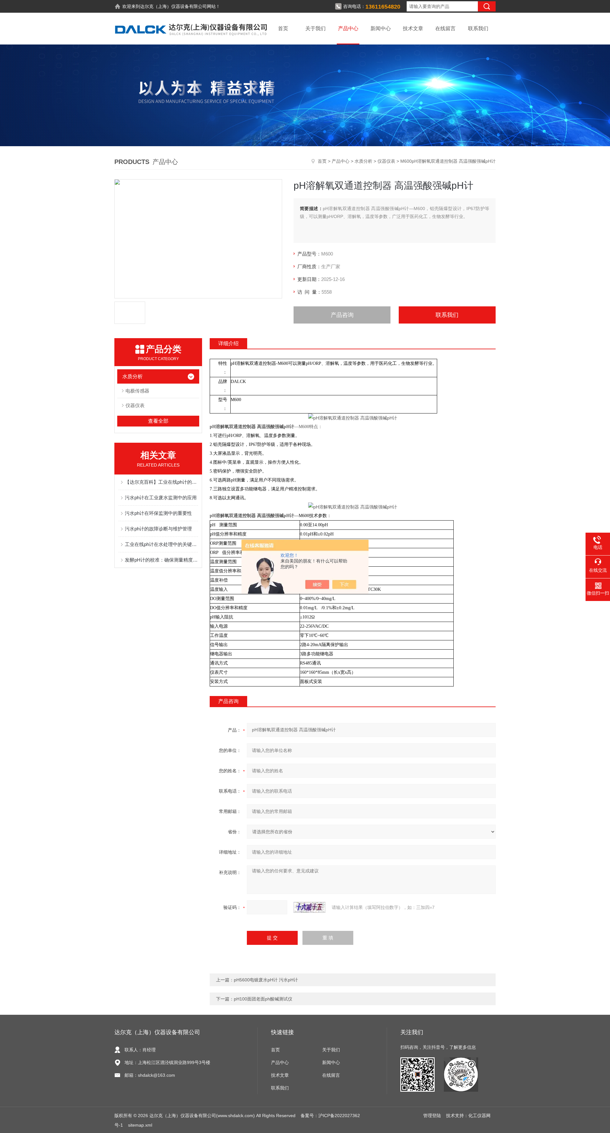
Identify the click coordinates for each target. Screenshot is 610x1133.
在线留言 (445, 28)
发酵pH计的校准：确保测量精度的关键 (161, 560)
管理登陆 (432, 1115)
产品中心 (348, 28)
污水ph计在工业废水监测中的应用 (161, 497)
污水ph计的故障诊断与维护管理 (158, 528)
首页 (283, 28)
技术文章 (413, 28)
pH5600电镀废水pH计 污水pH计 (266, 979)
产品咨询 (342, 315)
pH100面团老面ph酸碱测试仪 (263, 998)
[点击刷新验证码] (309, 907)
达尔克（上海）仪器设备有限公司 (173, 6)
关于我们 (315, 28)
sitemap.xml (140, 1125)
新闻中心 (380, 28)
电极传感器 (137, 390)
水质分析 (363, 161)
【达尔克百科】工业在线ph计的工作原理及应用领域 (161, 482)
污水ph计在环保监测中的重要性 (158, 513)
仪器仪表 (386, 161)
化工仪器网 (479, 1115)
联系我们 (478, 28)
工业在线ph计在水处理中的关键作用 (161, 544)
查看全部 (158, 421)
